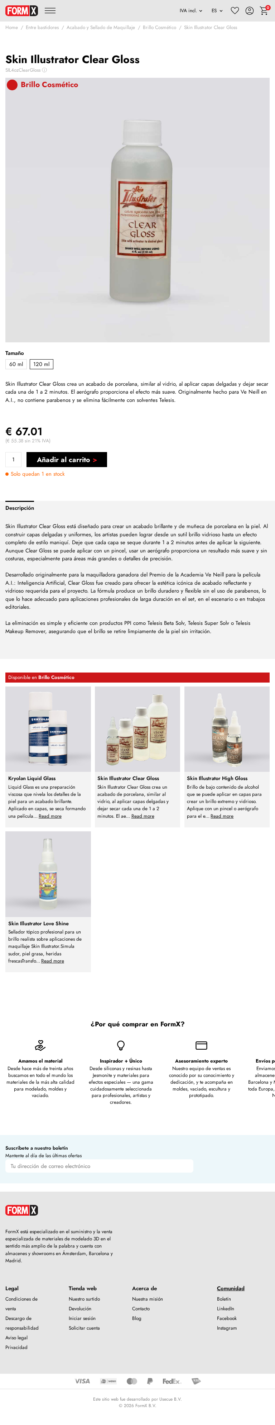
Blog (136, 1318)
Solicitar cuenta (84, 1328)
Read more (50, 816)
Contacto (141, 1308)
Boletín (224, 1299)
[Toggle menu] (50, 11)
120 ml (41, 364)
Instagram (227, 1328)
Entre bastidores (42, 27)
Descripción (19, 508)
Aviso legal (16, 1337)
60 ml (16, 364)
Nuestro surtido (84, 1299)
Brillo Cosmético (159, 27)
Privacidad (16, 1347)
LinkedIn (225, 1308)
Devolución (80, 1308)
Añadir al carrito (63, 460)
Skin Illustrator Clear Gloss (210, 27)
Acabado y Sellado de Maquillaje (101, 27)
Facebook (227, 1318)
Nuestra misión (147, 1299)
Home (11, 27)
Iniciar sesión (82, 1318)
